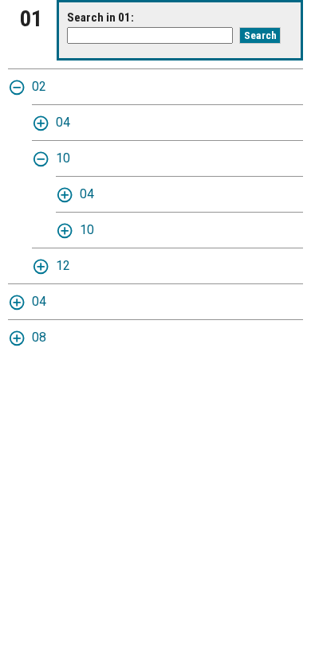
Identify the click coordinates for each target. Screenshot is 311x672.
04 (63, 122)
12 (63, 265)
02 (39, 86)
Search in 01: (100, 17)
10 (63, 158)
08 (39, 337)
